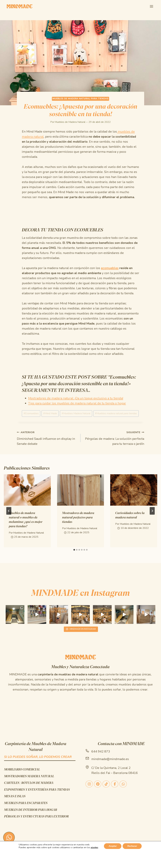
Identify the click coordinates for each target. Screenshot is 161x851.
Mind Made (50, 413)
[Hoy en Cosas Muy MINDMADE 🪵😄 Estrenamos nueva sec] (58, 614)
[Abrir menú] (151, 6)
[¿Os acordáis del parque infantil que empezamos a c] (124, 614)
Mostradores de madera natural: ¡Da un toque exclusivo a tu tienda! (75, 398)
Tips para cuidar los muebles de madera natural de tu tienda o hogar (77, 403)
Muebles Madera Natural (76, 413)
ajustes (94, 847)
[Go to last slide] (8, 511)
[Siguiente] (152, 511)
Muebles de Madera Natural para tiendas (80, 98)
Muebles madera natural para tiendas (116, 413)
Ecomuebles (31, 413)
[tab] (74, 550)
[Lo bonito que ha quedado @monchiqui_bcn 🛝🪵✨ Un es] (15, 614)
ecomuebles (110, 268)
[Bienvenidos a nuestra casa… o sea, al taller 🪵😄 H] (102, 614)
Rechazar (132, 846)
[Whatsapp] (9, 837)
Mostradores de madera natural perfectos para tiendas (78, 517)
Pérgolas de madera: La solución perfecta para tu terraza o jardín (114, 438)
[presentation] (27, 490)
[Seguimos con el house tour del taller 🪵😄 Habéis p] (80, 614)
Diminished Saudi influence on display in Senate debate (46, 438)
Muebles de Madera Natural (70, 122)
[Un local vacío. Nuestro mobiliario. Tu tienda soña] (37, 614)
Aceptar (113, 846)
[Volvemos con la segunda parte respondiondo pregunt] (146, 614)
